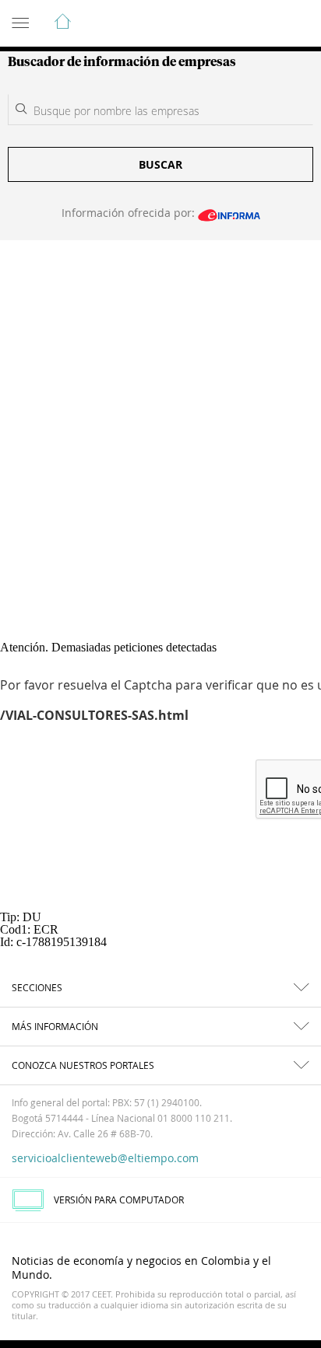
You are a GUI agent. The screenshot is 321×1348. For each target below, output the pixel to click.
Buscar (160, 164)
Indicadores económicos (261, 24)
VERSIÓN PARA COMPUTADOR (119, 1199)
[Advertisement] (160, 408)
